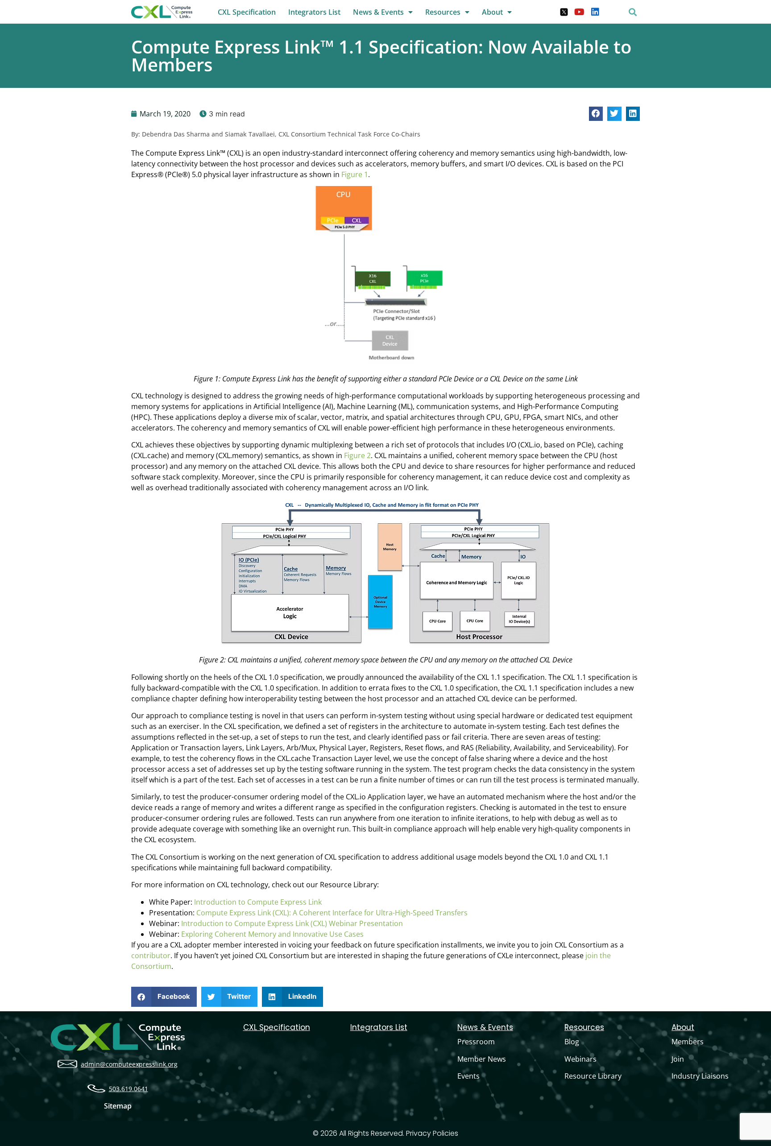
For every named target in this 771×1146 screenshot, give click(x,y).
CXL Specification (247, 12)
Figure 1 (354, 174)
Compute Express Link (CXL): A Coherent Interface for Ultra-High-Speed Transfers (332, 913)
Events (468, 1076)
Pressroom (476, 1042)
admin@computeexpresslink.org (129, 1064)
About (492, 12)
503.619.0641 (128, 1088)
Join (678, 1059)
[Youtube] (579, 12)
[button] (632, 11)
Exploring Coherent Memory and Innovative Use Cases (272, 934)
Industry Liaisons (700, 1076)
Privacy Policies (432, 1133)
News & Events (378, 12)
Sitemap (118, 1106)
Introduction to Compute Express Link (258, 902)
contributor (150, 955)
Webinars (580, 1059)
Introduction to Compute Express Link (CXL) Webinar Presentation (292, 923)
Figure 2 (357, 455)
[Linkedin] (595, 12)
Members (688, 1042)
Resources (442, 12)
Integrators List (314, 12)
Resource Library (593, 1076)
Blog (571, 1042)
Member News (481, 1059)
